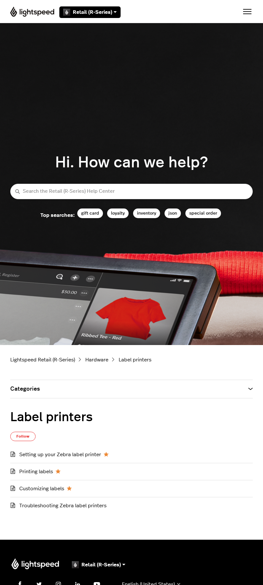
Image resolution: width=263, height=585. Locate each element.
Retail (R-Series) (92, 12)
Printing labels (36, 471)
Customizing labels (41, 488)
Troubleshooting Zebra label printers (62, 505)
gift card (90, 213)
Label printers (135, 359)
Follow (23, 436)
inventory (146, 213)
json (172, 213)
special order (203, 213)
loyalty (118, 213)
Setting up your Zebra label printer (60, 454)
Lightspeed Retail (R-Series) (42, 359)
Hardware (96, 359)
